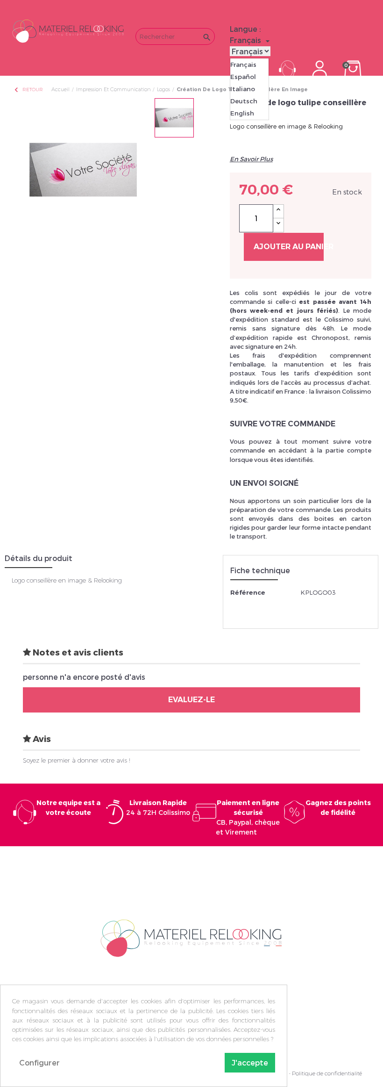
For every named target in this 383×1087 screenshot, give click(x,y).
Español (243, 76)
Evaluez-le (191, 699)
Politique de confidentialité (327, 1073)
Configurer (39, 1062)
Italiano (242, 89)
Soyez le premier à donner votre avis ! (76, 760)
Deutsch (243, 101)
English (242, 113)
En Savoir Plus (251, 159)
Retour (28, 89)
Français (243, 64)
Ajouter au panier (289, 246)
